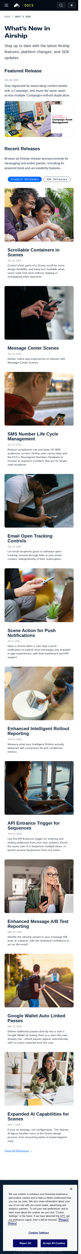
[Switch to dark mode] (72, 5)
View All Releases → (19, 1151)
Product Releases (25, 179)
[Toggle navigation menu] (6, 5)
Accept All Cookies (54, 1243)
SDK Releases (57, 179)
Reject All (25, 1243)
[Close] (71, 1189)
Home (9, 16)
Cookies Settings (39, 1232)
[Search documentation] (61, 5)
